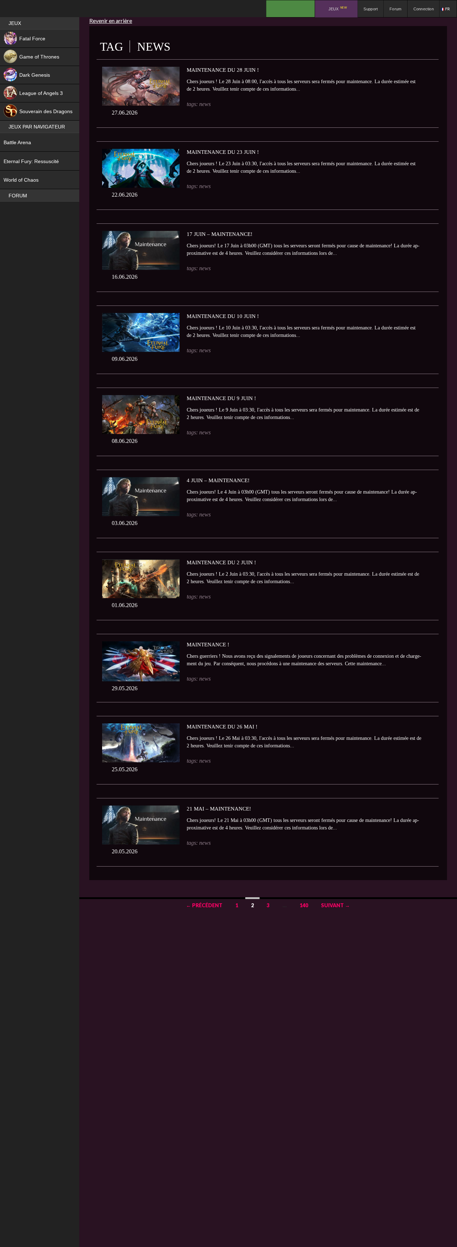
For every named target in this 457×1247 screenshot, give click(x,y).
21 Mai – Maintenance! (219, 809)
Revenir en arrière (110, 20)
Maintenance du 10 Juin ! (223, 316)
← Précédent (204, 905)
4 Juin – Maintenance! (218, 480)
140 (304, 905)
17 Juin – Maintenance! (219, 234)
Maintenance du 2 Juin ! (221, 562)
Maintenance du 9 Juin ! (221, 398)
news (205, 104)
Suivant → (335, 905)
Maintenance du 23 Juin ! (223, 152)
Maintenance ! (208, 644)
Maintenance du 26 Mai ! (222, 726)
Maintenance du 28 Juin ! (223, 70)
